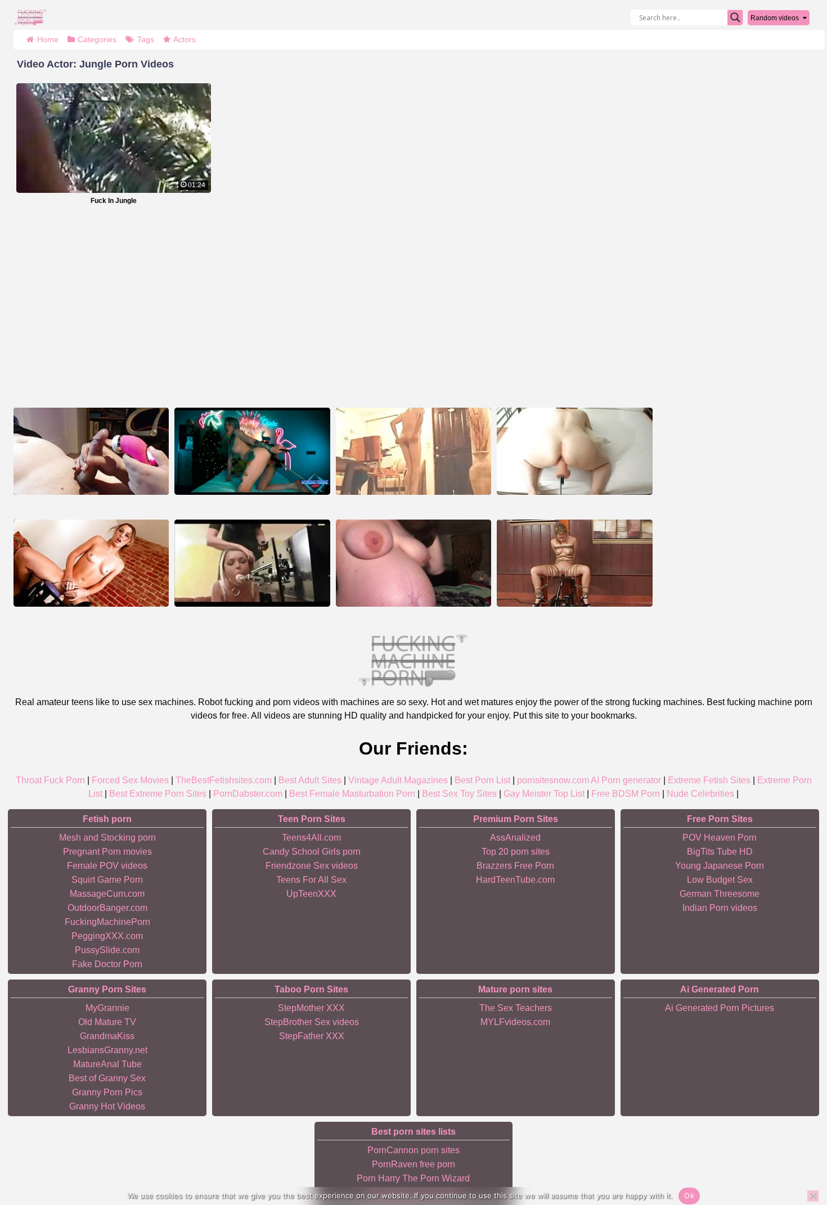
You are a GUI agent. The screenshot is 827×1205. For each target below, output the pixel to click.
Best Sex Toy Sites (459, 793)
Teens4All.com (311, 837)
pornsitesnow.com (553, 780)
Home (48, 39)
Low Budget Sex (720, 879)
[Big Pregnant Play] (413, 563)
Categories (97, 39)
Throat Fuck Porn (50, 780)
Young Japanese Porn (719, 865)
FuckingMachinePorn (107, 922)
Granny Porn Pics (107, 1092)
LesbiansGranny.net (107, 1050)
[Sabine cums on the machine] (574, 451)
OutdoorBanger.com (107, 908)
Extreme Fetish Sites (709, 780)
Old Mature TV (107, 1022)
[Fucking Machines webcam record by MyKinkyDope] (252, 451)
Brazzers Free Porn (515, 865)
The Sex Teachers (515, 1008)
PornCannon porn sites (413, 1150)
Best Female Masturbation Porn (352, 793)
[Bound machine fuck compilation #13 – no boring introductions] (574, 563)
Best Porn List (482, 780)
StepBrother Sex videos (311, 1022)
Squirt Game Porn (107, 879)
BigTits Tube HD (720, 851)
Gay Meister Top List (544, 793)
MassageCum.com (107, 894)
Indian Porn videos (719, 908)
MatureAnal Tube (107, 1064)
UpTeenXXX (311, 894)
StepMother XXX (311, 1008)
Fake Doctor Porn (107, 964)
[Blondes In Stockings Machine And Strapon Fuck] (252, 563)
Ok (689, 1195)
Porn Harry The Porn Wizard (413, 1178)
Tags (145, 39)
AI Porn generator (626, 780)
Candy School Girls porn (312, 851)
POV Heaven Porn (719, 837)
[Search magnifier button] (735, 17)
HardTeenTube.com (515, 879)
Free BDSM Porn (625, 793)
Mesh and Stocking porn (107, 837)
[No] (813, 1196)
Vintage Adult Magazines (398, 780)
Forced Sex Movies (130, 780)
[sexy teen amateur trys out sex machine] (91, 563)
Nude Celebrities (700, 793)
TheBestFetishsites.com (224, 780)
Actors (184, 39)
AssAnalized (515, 837)
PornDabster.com (247, 793)
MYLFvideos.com (515, 1022)
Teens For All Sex (311, 879)
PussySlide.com (107, 950)
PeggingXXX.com (107, 936)
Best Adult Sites (309, 780)
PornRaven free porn (413, 1164)
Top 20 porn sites (516, 851)
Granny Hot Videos (107, 1106)
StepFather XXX (311, 1036)
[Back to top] (793, 1153)
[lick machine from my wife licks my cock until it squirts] (91, 451)
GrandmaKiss (107, 1036)
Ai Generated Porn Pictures (719, 1008)
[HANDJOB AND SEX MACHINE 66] (413, 451)
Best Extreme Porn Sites (157, 793)
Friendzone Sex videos (312, 865)
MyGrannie (107, 1008)
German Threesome (719, 894)
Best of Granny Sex (107, 1078)
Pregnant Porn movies (107, 851)
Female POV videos (107, 865)
